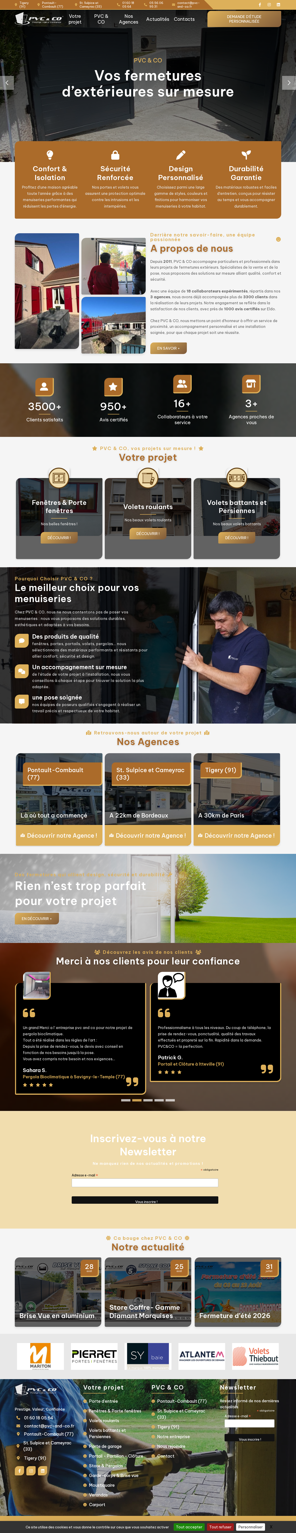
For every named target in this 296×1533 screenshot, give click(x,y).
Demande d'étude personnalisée (244, 19)
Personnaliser (250, 1527)
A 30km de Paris (221, 815)
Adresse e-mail (85, 1175)
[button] (289, 83)
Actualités (157, 19)
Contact (165, 1456)
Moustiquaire (102, 1485)
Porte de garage (105, 1446)
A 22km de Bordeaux (138, 815)
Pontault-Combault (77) (55, 773)
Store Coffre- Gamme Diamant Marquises (144, 1311)
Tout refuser (220, 1527)
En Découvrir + (37, 918)
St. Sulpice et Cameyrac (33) (150, 773)
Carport (97, 1504)
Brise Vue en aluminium (56, 1316)
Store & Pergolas (106, 1465)
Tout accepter (189, 1527)
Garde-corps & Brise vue (114, 1475)
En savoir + (168, 348)
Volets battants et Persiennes (107, 1433)
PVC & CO (101, 19)
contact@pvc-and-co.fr (49, 1426)
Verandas (98, 1495)
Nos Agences (128, 19)
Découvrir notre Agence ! (62, 835)
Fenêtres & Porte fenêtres (115, 1411)
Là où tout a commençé (54, 815)
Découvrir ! (59, 533)
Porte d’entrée (103, 1401)
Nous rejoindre (171, 1446)
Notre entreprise (173, 1436)
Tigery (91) (220, 770)
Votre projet (75, 19)
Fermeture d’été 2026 (235, 1316)
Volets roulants (104, 1420)
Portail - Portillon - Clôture (116, 1456)
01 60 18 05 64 (38, 1418)
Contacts (184, 19)
